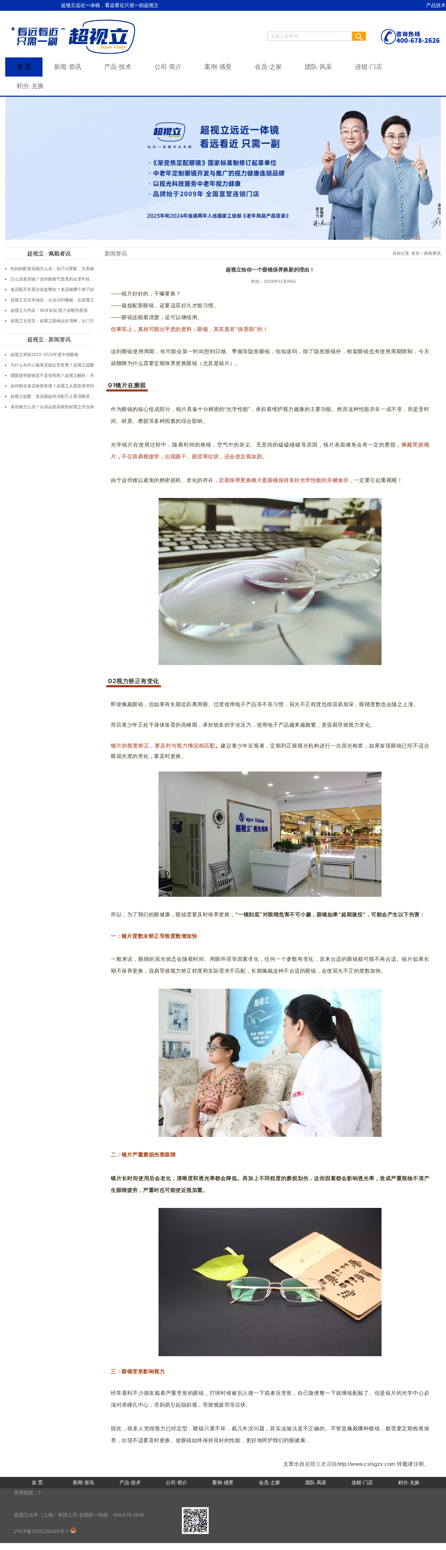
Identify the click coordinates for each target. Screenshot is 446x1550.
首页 (415, 253)
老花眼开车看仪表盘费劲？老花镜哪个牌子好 (52, 289)
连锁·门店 (368, 66)
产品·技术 (117, 66)
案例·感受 (218, 66)
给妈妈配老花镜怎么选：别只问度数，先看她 (52, 268)
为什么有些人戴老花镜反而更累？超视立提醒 (52, 365)
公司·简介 (168, 66)
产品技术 (436, 5)
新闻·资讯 (67, 66)
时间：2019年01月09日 (273, 281)
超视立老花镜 (321, 1464)
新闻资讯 (116, 253)
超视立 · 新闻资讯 (49, 339)
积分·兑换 (30, 85)
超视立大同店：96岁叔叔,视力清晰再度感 (48, 310)
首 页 (24, 66)
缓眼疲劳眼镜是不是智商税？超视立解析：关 (52, 375)
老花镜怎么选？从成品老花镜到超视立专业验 (52, 406)
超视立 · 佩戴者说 (49, 253)
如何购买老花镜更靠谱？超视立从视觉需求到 (52, 385)
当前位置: (401, 253)
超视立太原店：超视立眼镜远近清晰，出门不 (52, 320)
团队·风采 (318, 66)
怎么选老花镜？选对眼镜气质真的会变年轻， (52, 279)
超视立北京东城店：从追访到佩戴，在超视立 (52, 300)
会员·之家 (268, 66)
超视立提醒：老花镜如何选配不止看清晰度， (52, 396)
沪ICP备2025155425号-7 (42, 1531)
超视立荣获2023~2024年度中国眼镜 (44, 354)
